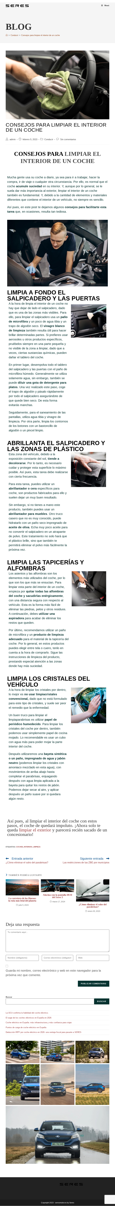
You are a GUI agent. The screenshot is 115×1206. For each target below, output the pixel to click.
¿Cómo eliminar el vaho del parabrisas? (92, 905)
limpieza (36, 847)
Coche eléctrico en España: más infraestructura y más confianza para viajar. (39, 1022)
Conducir (48, 139)
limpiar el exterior (35, 829)
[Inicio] (7, 35)
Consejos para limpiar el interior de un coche (40, 35)
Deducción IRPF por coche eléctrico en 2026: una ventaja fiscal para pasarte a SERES (43, 1032)
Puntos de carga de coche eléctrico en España (26, 1027)
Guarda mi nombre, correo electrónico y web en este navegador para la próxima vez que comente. (53, 973)
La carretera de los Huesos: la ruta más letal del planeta (22, 899)
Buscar (9, 997)
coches (19, 847)
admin (13, 139)
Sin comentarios (68, 139)
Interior (28, 847)
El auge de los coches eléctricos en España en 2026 (28, 1018)
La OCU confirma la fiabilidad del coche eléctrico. (27, 1013)
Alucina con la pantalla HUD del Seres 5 (57, 896)
